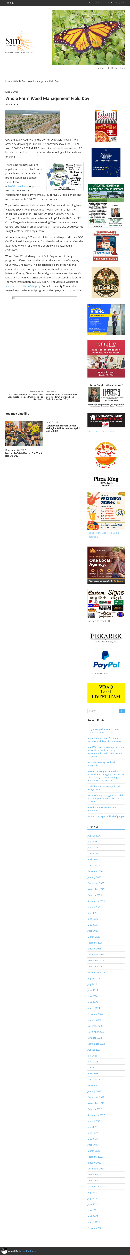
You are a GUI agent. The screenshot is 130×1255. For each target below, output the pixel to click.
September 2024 (96, 972)
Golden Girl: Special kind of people (106, 816)
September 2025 (96, 901)
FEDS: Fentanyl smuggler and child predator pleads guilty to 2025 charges (105, 798)
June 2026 (92, 847)
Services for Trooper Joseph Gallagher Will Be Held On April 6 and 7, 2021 (63, 428)
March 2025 (93, 936)
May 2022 (92, 1138)
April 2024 (92, 1002)
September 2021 (96, 1186)
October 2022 (94, 1109)
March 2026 (93, 865)
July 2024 (92, 984)
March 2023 (93, 1079)
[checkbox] (4, 1250)
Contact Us (109, 3)
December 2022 (95, 1097)
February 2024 (95, 1014)
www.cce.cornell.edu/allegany (22, 286)
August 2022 (94, 1121)
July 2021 (92, 1198)
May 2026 (92, 853)
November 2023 (95, 1031)
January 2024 (94, 1019)
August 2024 (94, 978)
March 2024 (93, 1008)
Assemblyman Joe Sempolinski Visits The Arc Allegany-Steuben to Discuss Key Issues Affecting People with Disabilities (105, 776)
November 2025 (95, 889)
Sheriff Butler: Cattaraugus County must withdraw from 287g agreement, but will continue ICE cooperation (105, 752)
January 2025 (94, 948)
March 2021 (93, 1222)
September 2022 (96, 1115)
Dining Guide (120, 3)
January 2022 (94, 1162)
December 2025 (95, 883)
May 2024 (92, 996)
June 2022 (92, 1132)
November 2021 (95, 1174)
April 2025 (92, 930)
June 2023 (92, 1061)
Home (91, 3)
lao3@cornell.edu (18, 186)
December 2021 (95, 1168)
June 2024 (92, 990)
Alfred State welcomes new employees (101, 809)
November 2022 (95, 1103)
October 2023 (94, 1037)
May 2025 (92, 924)
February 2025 (95, 942)
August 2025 (94, 906)
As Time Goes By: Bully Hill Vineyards (101, 764)
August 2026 (94, 835)
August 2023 (94, 1049)
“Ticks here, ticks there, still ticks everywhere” (104, 788)
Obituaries (99, 3)
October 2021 (94, 1180)
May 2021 (92, 1210)
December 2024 (95, 954)
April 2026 (92, 859)
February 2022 (95, 1156)
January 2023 (94, 1091)
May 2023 (92, 1067)
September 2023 (96, 1043)
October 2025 (94, 895)
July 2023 (92, 1055)
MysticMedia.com (28, 1250)
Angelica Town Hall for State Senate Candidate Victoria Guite (104, 740)
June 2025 (92, 918)
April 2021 (92, 1216)
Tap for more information (101, 431)
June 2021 (92, 1204)
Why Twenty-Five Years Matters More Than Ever (104, 731)
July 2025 (92, 912)
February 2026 (95, 871)
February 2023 (95, 1085)
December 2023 (95, 1025)
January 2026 (94, 877)
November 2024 (95, 960)
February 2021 (95, 1228)
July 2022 (92, 1126)
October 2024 (94, 966)
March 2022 (93, 1150)
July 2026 (92, 841)
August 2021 (94, 1192)
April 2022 (92, 1144)
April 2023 (92, 1073)
